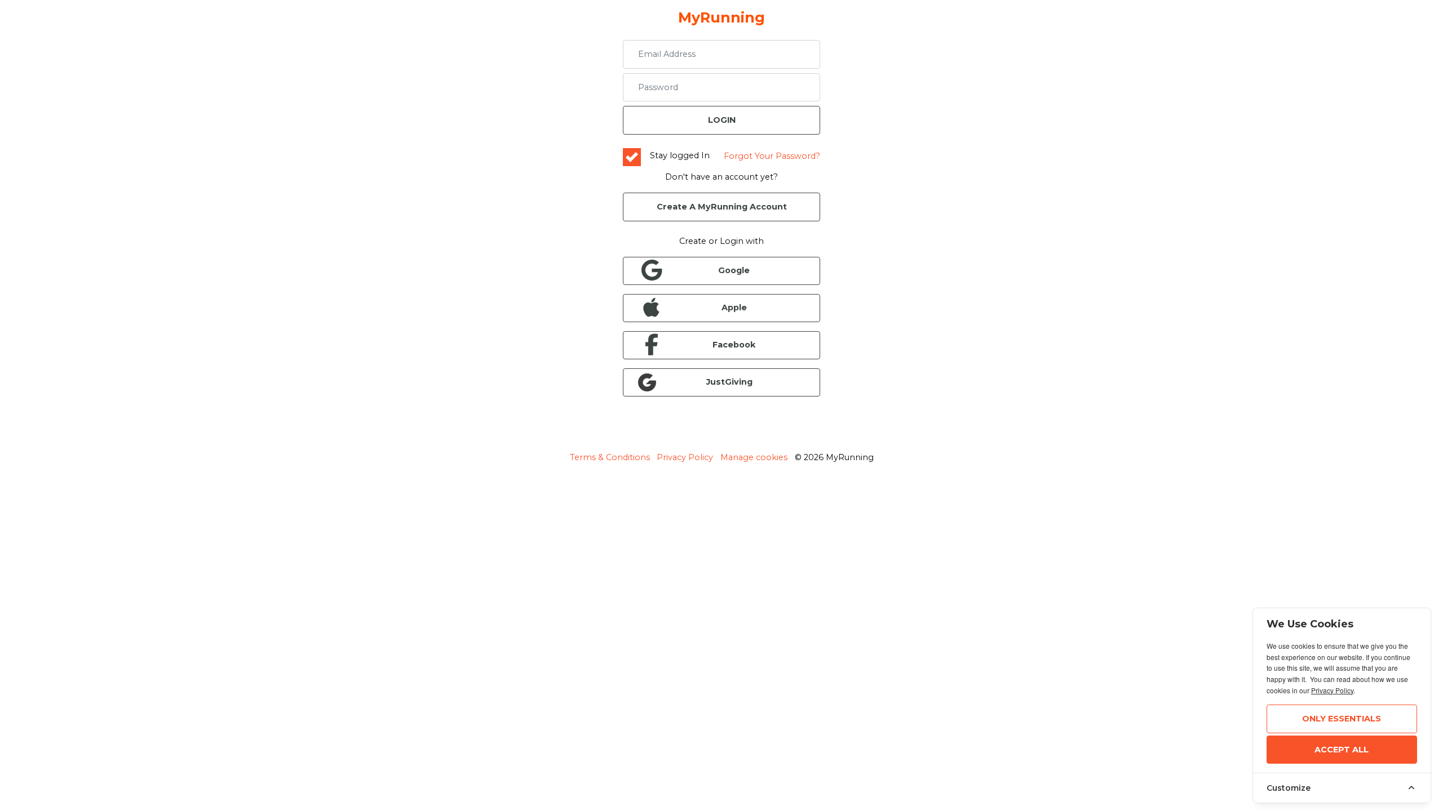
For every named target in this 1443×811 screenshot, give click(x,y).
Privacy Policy (685, 457)
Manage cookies (753, 457)
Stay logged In (680, 155)
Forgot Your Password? (772, 156)
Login (722, 120)
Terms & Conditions (610, 457)
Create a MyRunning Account (722, 207)
